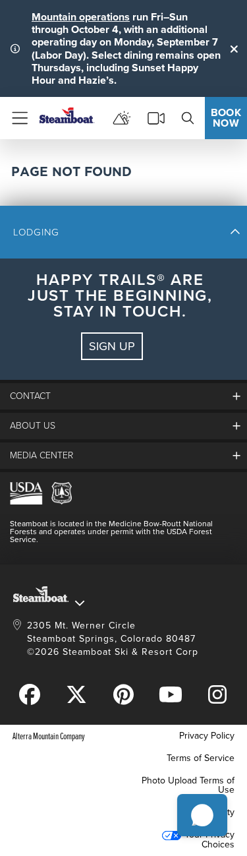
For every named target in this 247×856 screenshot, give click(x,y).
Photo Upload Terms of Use (188, 785)
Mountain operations (81, 16)
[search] (187, 118)
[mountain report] (121, 118)
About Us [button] (32, 426)
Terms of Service (200, 758)
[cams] (156, 118)
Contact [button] (30, 396)
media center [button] (41, 455)
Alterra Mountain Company (49, 735)
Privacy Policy (206, 736)
